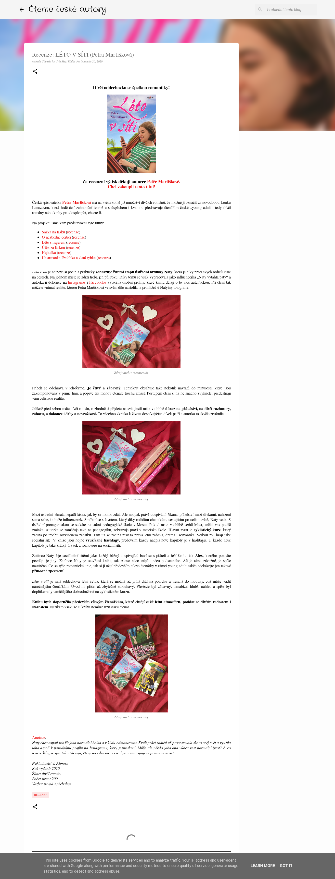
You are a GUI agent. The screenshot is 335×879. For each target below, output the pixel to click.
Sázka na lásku (53, 231)
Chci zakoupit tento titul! (131, 186)
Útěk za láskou (53, 247)
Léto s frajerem (53, 242)
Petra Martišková (76, 202)
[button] (35, 71)
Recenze (40, 795)
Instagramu (76, 282)
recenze (73, 231)
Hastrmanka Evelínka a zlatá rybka (69, 257)
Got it (286, 865)
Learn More (263, 865)
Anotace (38, 737)
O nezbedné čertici (56, 237)
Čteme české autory (67, 9)
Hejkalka (49, 252)
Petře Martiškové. (163, 181)
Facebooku (97, 282)
